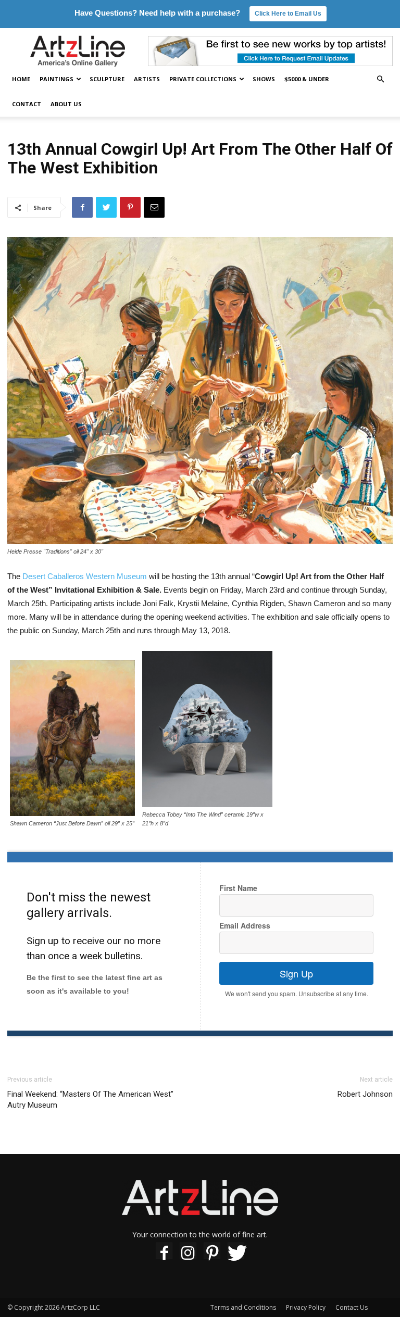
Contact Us (351, 1307)
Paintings (56, 79)
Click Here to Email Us (288, 13)
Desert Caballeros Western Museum (84, 576)
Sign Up (296, 973)
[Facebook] (164, 1253)
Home (21, 79)
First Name (238, 888)
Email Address (244, 925)
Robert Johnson (365, 1094)
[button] (380, 79)
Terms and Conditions (243, 1307)
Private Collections (202, 79)
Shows (264, 79)
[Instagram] (188, 1253)
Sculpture (107, 79)
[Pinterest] (212, 1253)
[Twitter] (236, 1253)
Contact (26, 104)
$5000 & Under (306, 79)
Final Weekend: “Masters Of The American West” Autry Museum (90, 1099)
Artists (147, 79)
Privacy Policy (306, 1307)
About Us (66, 104)
